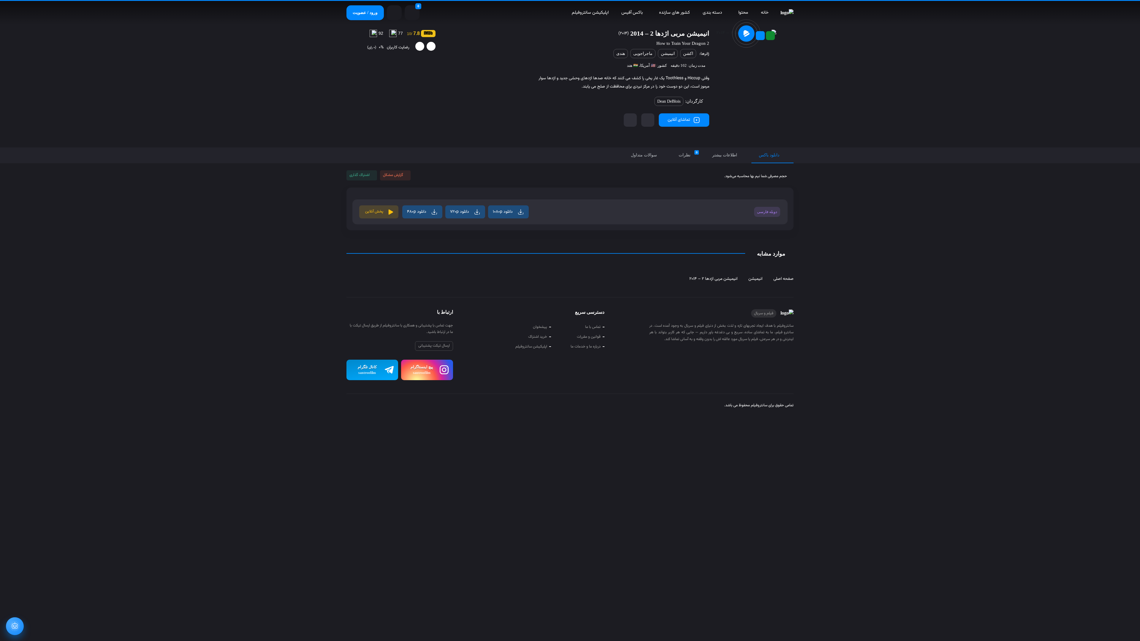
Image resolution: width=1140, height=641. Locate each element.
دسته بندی (712, 12)
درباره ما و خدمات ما (586, 347)
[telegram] (351, 406)
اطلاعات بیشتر (724, 155)
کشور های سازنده (674, 12)
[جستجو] (394, 12)
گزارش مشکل (393, 175)
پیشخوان (540, 327)
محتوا (743, 12)
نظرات (688, 154)
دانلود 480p (416, 212)
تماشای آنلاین (679, 120)
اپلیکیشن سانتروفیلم (590, 12)
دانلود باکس (769, 155)
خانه (765, 12)
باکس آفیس (632, 12)
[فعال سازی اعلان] (630, 120)
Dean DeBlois (668, 101)
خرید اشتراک (537, 337)
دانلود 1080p (503, 212)
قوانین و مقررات (589, 337)
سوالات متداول (644, 155)
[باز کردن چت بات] (15, 626)
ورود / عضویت (365, 12)
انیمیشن (668, 53)
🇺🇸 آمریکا (648, 65)
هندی (620, 53)
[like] (431, 46)
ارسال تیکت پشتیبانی (434, 346)
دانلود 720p (459, 212)
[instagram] (362, 406)
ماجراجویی (643, 53)
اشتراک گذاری (359, 175)
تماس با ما (593, 327)
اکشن (688, 53)
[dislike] (419, 46)
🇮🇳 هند (632, 65)
